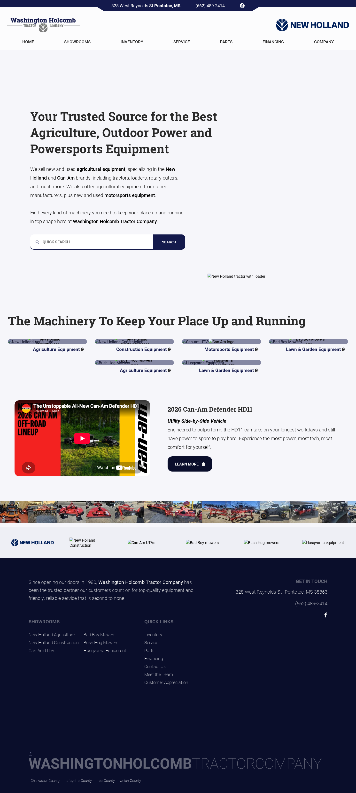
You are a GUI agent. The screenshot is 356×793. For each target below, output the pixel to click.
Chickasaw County (45, 780)
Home (28, 41)
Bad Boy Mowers (100, 634)
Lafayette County (78, 780)
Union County (130, 780)
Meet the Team (158, 674)
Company (324, 41)
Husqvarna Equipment (105, 650)
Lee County (106, 780)
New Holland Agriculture (52, 634)
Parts (226, 41)
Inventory (132, 41)
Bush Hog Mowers (101, 642)
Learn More (187, 463)
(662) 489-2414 (210, 5)
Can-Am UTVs (42, 650)
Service (181, 41)
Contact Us (155, 666)
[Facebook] (242, 5)
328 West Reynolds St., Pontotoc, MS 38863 (281, 592)
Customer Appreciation (166, 682)
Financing (273, 41)
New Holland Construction (54, 642)
